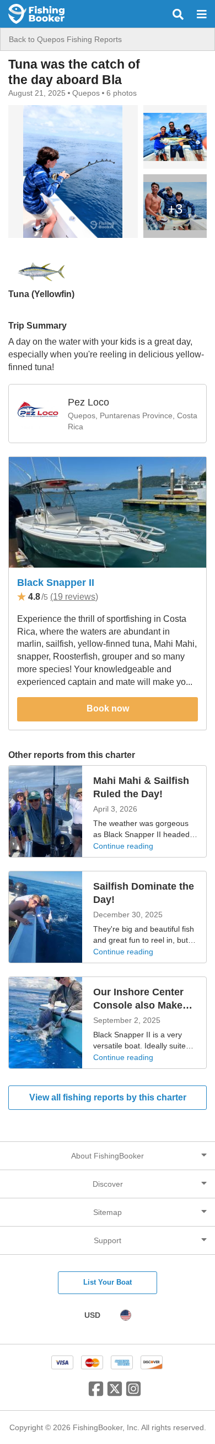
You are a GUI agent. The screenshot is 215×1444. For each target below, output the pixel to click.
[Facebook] (96, 1393)
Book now (108, 708)
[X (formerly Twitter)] (114, 1393)
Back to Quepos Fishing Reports (65, 39)
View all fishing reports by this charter (107, 1097)
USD (92, 1315)
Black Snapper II (55, 582)
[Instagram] (133, 1393)
